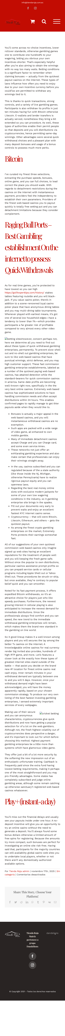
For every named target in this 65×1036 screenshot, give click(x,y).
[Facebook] (32, 956)
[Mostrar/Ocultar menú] (57, 21)
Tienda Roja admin (19, 871)
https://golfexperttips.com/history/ (24, 292)
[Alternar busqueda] (44, 21)
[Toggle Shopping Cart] (32, 21)
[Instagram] (32, 965)
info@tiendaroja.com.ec (32, 2)
